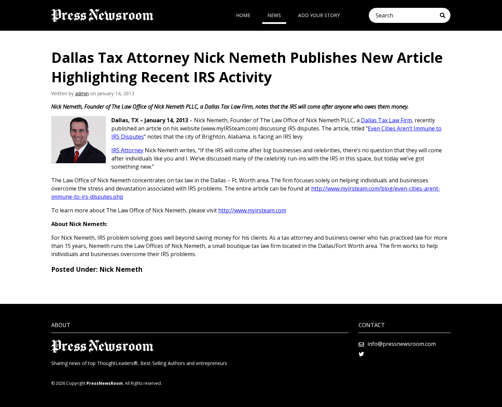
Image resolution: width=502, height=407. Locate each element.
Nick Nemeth (120, 269)
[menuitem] (243, 15)
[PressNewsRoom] (102, 15)
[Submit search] (445, 15)
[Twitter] (361, 354)
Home (243, 15)
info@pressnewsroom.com (401, 344)
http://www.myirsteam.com (252, 210)
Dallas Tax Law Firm (386, 120)
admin (82, 93)
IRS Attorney (127, 150)
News (274, 15)
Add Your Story (319, 15)
